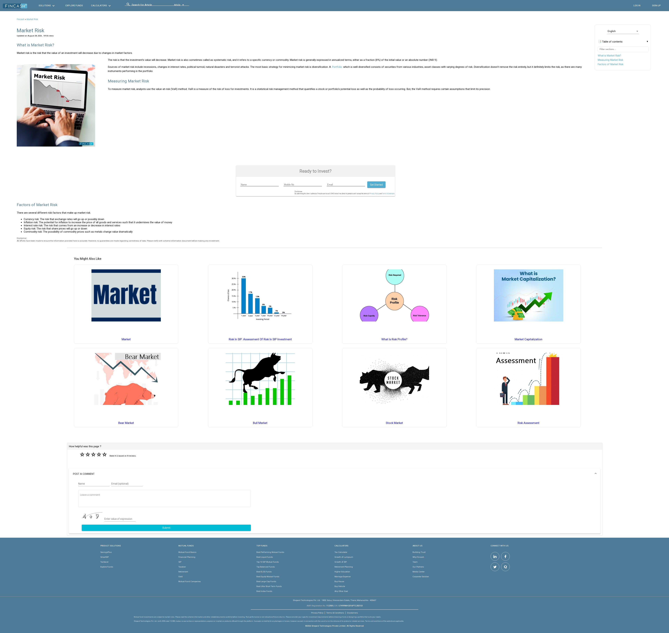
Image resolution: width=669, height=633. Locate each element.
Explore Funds (106, 567)
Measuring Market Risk (610, 60)
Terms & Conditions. (388, 193)
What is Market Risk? (609, 55)
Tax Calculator (340, 552)
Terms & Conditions (335, 613)
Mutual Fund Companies (189, 581)
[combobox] (147, 5)
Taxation (182, 567)
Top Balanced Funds (265, 567)
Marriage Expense (342, 576)
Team (415, 562)
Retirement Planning (343, 567)
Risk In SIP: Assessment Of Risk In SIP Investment (260, 339)
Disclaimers (352, 613)
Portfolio (337, 66)
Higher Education (342, 571)
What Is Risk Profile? (394, 339)
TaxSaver (104, 562)
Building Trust (419, 552)
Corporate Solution (421, 576)
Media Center (419, 571)
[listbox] (623, 31)
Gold (180, 576)
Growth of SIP (340, 562)
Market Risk (32, 19)
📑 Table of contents (610, 41)
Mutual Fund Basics (187, 552)
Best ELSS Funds (264, 571)
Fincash (21, 19)
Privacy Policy (374, 193)
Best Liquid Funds (264, 557)
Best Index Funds (264, 591)
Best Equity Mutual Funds (267, 576)
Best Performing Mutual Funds (270, 552)
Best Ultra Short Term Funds (269, 586)
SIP (179, 562)
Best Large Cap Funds (266, 581)
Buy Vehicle (339, 586)
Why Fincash (418, 557)
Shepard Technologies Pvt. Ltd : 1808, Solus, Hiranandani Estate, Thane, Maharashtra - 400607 (334, 600)
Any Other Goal (341, 591)
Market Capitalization (528, 339)
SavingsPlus (106, 552)
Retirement (183, 571)
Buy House (339, 581)
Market (126, 339)
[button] (335, 473)
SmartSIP (104, 557)
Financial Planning (186, 557)
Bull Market (260, 423)
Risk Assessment (528, 423)
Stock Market (394, 423)
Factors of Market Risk (610, 64)
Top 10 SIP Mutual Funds (267, 562)
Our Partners (418, 567)
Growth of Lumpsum (343, 557)
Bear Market (126, 423)
